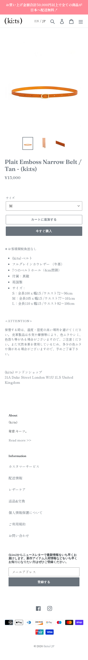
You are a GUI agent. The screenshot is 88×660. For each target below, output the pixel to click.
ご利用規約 (17, 524)
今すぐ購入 (44, 231)
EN (36, 21)
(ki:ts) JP (49, 646)
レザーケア (17, 489)
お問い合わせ (19, 535)
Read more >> (20, 440)
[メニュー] (80, 21)
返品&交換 (17, 501)
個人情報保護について (26, 512)
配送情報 (15, 477)
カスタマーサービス (24, 466)
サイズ (10, 198)
